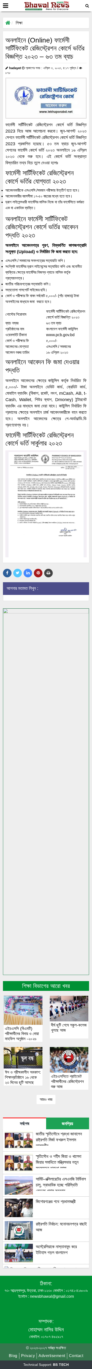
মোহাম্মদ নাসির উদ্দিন (46, 1330)
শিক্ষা (19, 23)
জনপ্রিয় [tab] (67, 1123)
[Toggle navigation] (5, 6)
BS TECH (61, 1365)
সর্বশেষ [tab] (24, 1123)
